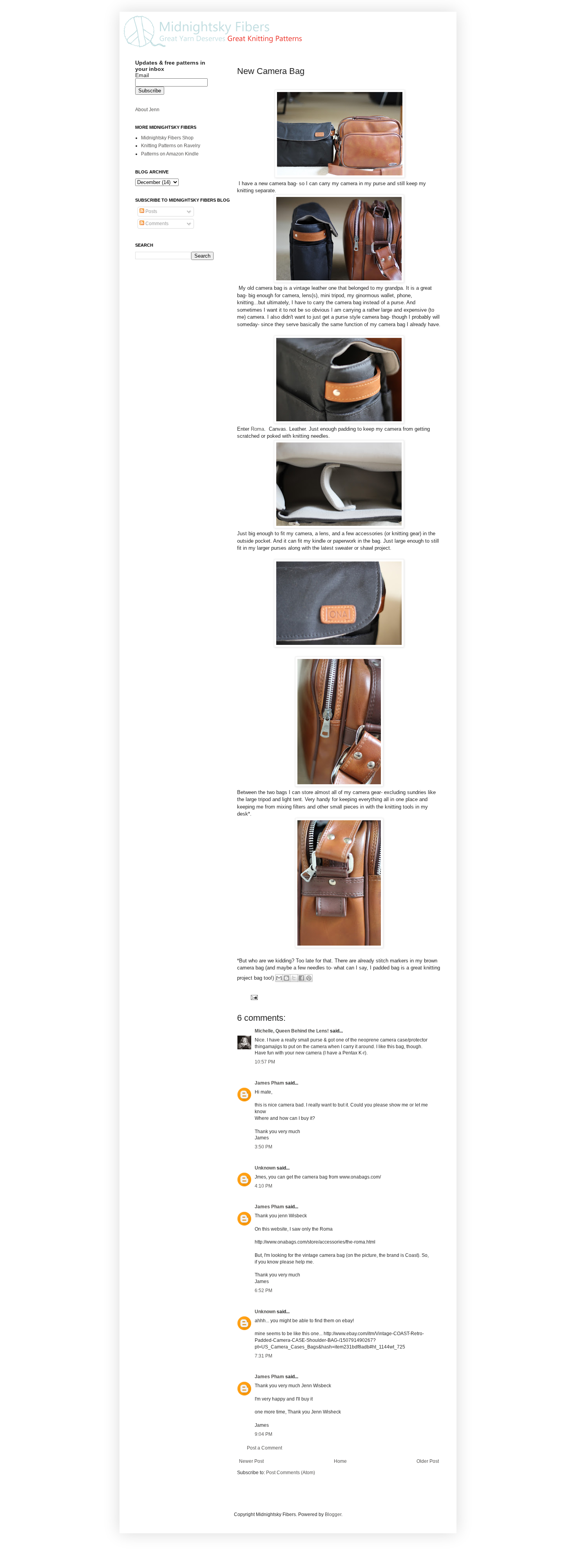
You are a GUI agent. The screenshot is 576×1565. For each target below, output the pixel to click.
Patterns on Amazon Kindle (170, 154)
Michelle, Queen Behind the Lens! (292, 1031)
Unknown (265, 1168)
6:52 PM (263, 1290)
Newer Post (251, 1461)
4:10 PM (263, 1186)
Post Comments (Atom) (290, 1472)
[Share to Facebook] (301, 978)
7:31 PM (263, 1356)
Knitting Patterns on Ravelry (170, 145)
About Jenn (147, 109)
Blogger (333, 1514)
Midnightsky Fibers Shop (167, 138)
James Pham (269, 1083)
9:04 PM (263, 1434)
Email (142, 75)
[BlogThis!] (286, 978)
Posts (150, 211)
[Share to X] (294, 978)
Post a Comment (264, 1448)
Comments (156, 223)
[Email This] (279, 978)
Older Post (428, 1461)
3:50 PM (263, 1147)
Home (340, 1461)
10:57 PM (265, 1062)
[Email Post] (253, 997)
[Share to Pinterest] (309, 978)
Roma (257, 429)
